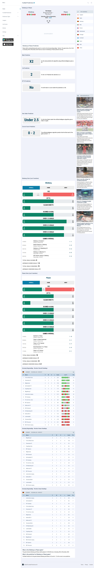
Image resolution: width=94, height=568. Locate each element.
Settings (4, 32)
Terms (82, 564)
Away (65, 187)
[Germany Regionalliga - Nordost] (73, 372)
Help (11, 36)
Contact (91, 564)
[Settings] (88, 3)
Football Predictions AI (32, 564)
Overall (31, 187)
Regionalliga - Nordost (36, 372)
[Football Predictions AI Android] (10, 40)
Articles (4, 28)
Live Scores (5, 24)
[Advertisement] (48, 34)
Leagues (4, 20)
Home (4, 9)
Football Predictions (11, 13)
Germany (28, 372)
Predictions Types (11, 17)
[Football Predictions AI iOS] (10, 44)
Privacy (86, 564)
